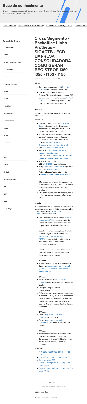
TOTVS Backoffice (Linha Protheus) (31, 25)
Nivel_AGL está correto (55, 148)
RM (5, 150)
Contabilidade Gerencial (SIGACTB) (59, 25)
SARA (6, 165)
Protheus (7, 143)
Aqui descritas (52, 169)
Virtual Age (8, 209)
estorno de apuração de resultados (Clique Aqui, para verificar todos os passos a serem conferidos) (55, 269)
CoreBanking (8, 69)
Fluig (6, 91)
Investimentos (9, 121)
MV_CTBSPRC (48, 164)
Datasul (6, 77)
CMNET (6, 55)
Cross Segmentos (9, 25)
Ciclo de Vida (8, 47)
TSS (5, 201)
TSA (5, 194)
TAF (5, 187)
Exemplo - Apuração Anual (58, 145)
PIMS (6, 135)
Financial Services (10, 84)
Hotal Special (8, 113)
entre (44, 398)
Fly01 (6, 99)
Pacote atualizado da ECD (54, 166)
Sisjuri (6, 172)
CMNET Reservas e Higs (12, 62)
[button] (59, 382)
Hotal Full (7, 106)
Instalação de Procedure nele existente (55, 174)
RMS (5, 157)
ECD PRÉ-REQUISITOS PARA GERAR (53, 357)
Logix (6, 128)
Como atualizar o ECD (47, 360)
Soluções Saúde (10, 179)
